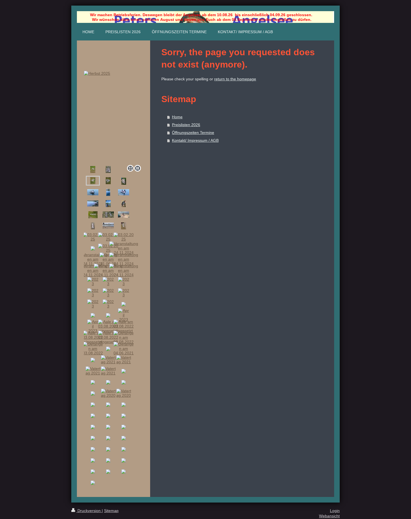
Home (177, 117)
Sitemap (111, 510)
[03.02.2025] (123, 225)
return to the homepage (235, 79)
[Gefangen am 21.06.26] (92, 192)
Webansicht (329, 516)
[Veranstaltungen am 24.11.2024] (123, 248)
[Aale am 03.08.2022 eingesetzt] (108, 326)
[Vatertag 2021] (108, 359)
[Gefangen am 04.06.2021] (124, 348)
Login (335, 510)
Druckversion (89, 510)
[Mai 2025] (108, 203)
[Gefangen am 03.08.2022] (124, 337)
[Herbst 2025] (113, 117)
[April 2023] (123, 315)
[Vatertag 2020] (108, 393)
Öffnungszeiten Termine (193, 132)
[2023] (92, 281)
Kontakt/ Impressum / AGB (195, 140)
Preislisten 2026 (186, 124)
